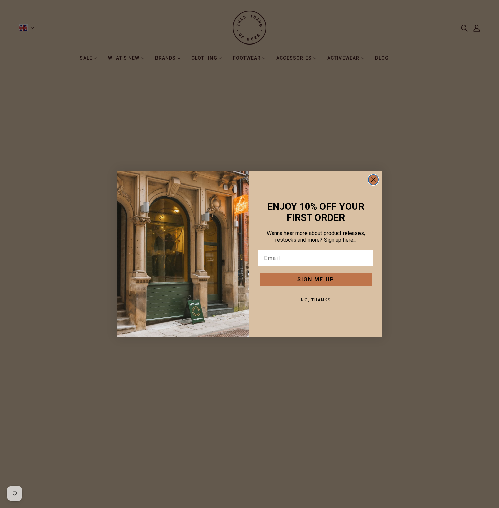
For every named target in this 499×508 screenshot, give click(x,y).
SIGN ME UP (315, 279)
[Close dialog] (373, 180)
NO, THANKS (316, 300)
